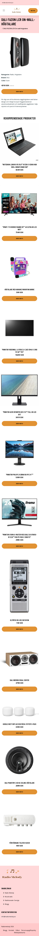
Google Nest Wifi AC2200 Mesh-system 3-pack (19, 724)
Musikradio (9, 897)
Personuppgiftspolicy (28, 930)
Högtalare (18, 75)
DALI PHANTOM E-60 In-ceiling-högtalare (19, 783)
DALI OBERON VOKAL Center (19, 680)
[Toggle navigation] (3, 10)
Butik (33, 10)
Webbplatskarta (19, 933)
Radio (12, 75)
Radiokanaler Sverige (12, 900)
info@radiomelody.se (7, 2)
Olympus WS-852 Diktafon (19, 620)
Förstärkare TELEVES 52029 (19, 843)
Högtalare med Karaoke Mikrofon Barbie (19, 289)
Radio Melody (9, 893)
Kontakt (11, 930)
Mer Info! (19, 91)
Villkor (18, 930)
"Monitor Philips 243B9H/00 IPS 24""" (19, 474)
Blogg (7, 904)
